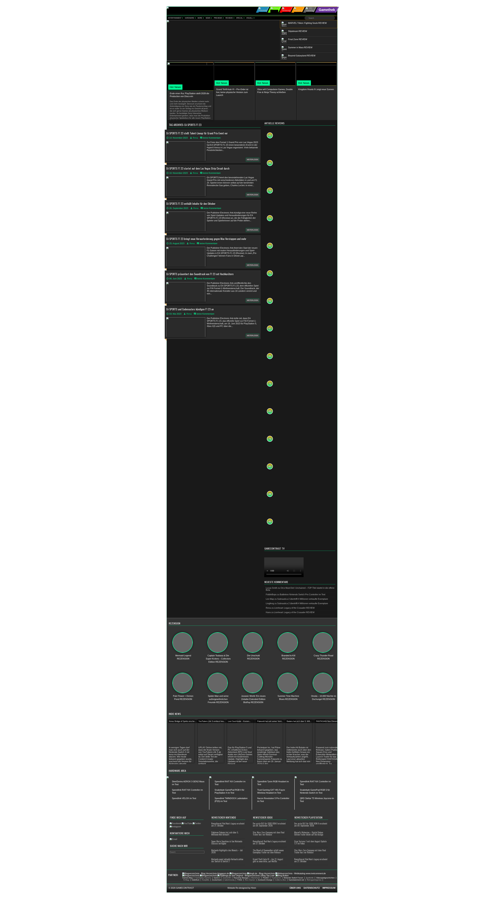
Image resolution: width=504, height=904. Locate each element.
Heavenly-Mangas (241, 878)
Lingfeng (270, 603)
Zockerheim (217, 880)
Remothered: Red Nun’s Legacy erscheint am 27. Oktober (228, 824)
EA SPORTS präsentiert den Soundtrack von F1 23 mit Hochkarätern (199, 274)
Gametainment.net (296, 880)
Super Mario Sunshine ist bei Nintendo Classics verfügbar (226, 842)
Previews (218, 18)
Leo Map (270, 599)
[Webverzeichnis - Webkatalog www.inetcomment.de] (300, 873)
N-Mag (186, 880)
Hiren (253, 888)
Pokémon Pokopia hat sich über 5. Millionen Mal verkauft (224, 833)
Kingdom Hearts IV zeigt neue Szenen (316, 89)
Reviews (229, 18)
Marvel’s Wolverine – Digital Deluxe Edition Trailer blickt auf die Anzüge (308, 833)
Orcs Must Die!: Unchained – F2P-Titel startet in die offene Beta (300, 589)
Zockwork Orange (265, 880)
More (200, 18)
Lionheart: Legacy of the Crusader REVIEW (294, 608)
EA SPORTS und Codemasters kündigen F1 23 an (190, 309)
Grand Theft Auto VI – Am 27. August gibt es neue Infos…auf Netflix (268, 860)
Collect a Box (280, 880)
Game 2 (217, 878)
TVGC (239, 880)
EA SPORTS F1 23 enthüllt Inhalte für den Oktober (191, 204)
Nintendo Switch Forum (293, 878)
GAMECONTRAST (185, 888)
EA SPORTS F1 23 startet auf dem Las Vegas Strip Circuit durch (197, 168)
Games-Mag (187, 878)
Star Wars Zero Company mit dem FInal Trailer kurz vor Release (268, 833)
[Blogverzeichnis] (238, 873)
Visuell (249, 18)
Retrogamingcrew (314, 880)
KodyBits (205, 880)
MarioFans (255, 878)
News (208, 18)
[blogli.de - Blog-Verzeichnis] (261, 873)
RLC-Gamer (250, 880)
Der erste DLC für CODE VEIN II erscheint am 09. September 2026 (269, 824)
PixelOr (266, 878)
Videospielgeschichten (325, 878)
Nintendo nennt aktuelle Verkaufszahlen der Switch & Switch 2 (227, 860)
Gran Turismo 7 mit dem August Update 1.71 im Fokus (310, 842)
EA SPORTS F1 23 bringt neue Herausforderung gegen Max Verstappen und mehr (206, 239)
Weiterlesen (252, 159)
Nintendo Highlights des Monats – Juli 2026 (227, 851)
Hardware (189, 18)
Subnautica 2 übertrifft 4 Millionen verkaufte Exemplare (302, 599)
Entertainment (174, 18)
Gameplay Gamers (203, 878)
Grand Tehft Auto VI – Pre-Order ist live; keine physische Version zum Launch (232, 92)
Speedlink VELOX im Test (184, 798)
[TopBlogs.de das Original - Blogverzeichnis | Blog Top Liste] (246, 875)
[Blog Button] (282, 875)
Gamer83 (227, 878)
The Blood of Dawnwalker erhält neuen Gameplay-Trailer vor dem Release (268, 851)
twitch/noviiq (229, 880)
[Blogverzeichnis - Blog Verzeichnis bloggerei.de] (205, 873)
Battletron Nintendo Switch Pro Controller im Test (302, 594)
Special (239, 18)
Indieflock (196, 880)
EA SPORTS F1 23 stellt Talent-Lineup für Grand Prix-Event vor (197, 133)
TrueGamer (276, 878)
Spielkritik (310, 878)
